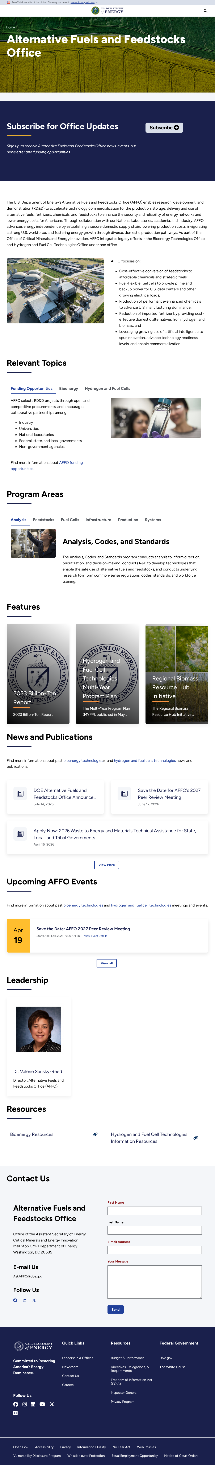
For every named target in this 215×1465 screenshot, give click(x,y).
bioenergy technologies (83, 760)
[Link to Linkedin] (33, 1404)
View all (107, 963)
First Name (116, 1202)
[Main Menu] (9, 11)
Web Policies (146, 1447)
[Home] (107, 14)
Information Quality (91, 1447)
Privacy (65, 1447)
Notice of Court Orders (181, 1456)
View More (106, 865)
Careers (67, 1385)
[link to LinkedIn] (24, 1300)
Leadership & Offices (77, 1358)
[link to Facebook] (15, 1300)
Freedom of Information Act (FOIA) (131, 1382)
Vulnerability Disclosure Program (37, 1456)
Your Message (118, 1261)
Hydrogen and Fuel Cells (107, 388)
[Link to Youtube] (42, 1404)
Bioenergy (68, 388)
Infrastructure (98, 519)
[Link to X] (51, 1404)
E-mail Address (119, 1242)
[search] (205, 11)
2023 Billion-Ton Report (34, 698)
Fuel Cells (70, 519)
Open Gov (20, 1447)
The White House (173, 1367)
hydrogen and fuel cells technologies (145, 760)
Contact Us (70, 1376)
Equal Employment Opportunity (134, 1456)
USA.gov (166, 1358)
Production (128, 519)
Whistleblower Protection (86, 1456)
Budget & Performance (127, 1358)
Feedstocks (43, 519)
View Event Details (95, 935)
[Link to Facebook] (15, 1404)
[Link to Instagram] (24, 1404)
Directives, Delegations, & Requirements (130, 1369)
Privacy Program (122, 1402)
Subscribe (162, 127)
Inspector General (124, 1393)
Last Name (115, 1222)
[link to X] (34, 1300)
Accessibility (44, 1447)
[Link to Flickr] (15, 1413)
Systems (153, 519)
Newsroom (70, 1367)
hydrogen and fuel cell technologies (141, 905)
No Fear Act (121, 1447)
